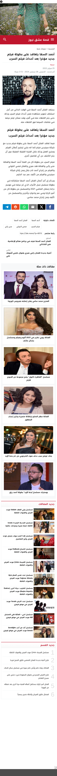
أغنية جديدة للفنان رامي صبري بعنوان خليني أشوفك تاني (28, 253)
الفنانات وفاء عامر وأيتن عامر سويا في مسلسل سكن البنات (26, 668)
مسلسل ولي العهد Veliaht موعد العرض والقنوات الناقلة (19, 511)
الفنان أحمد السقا (20, 220)
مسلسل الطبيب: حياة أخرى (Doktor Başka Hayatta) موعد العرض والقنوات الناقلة (18, 591)
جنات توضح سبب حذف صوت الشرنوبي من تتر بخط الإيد (28, 456)
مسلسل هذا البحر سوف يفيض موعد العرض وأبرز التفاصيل (18, 537)
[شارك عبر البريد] (32, 207)
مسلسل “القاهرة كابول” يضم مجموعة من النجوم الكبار (28, 378)
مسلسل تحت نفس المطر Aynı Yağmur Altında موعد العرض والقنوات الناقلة (20, 578)
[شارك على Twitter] (41, 207)
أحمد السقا (36, 220)
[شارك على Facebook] (50, 207)
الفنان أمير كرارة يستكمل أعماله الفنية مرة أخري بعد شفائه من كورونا (26, 685)
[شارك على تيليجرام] (6, 207)
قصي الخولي (21, 226)
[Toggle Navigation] (53, 39)
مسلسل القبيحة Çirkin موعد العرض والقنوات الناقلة (18, 564)
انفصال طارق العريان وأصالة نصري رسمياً (33, 694)
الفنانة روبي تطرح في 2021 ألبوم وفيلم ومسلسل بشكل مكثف (28, 339)
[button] (1, 1)
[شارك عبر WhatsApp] (24, 207)
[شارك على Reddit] (15, 207)
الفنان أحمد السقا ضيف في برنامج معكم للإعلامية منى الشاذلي (29, 241)
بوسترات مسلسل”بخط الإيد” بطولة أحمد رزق (28, 492)
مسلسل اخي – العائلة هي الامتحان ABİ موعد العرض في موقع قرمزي (18, 616)
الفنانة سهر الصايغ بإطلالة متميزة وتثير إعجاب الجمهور (28, 418)
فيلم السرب (35, 226)
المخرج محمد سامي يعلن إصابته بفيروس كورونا (28, 301)
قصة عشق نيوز (38, 39)
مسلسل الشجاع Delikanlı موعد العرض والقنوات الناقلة (20, 551)
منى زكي (8, 226)
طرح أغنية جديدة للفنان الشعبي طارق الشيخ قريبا (29, 660)
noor (52, 65)
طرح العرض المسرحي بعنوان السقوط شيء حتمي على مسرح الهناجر (28, 676)
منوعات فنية (41, 49)
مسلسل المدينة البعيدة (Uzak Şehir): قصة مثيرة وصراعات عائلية (19, 524)
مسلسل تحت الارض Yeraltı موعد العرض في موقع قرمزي (19, 603)
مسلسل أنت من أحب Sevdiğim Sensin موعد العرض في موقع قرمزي (18, 629)
